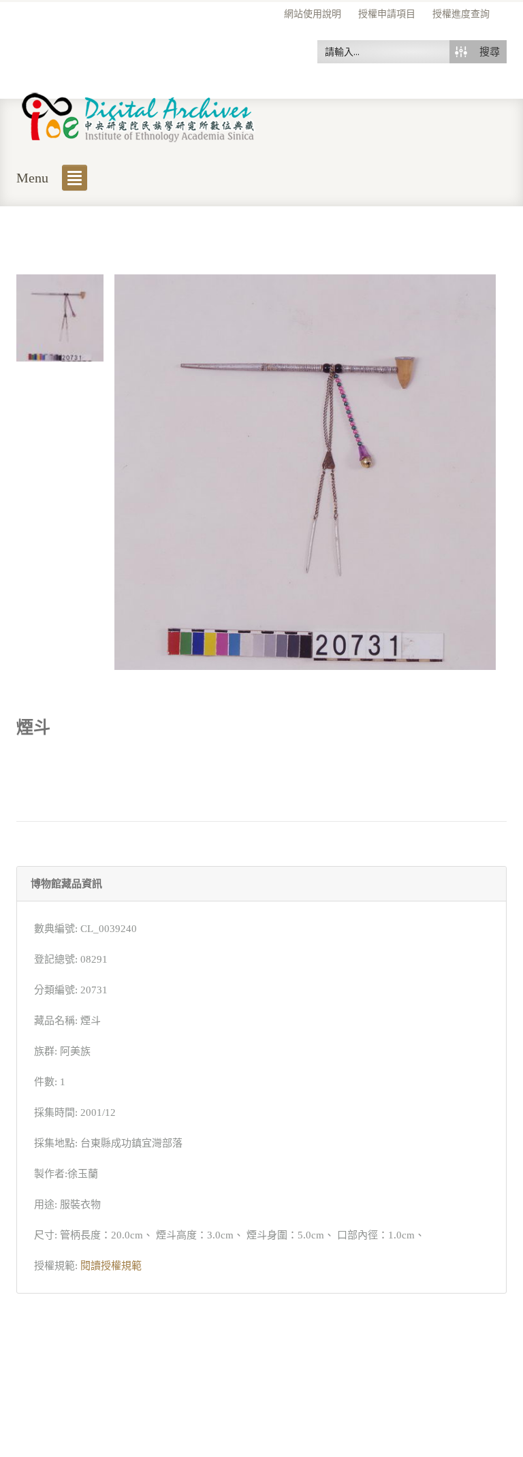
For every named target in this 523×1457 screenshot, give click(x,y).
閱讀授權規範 (111, 1265)
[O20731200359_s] (60, 316)
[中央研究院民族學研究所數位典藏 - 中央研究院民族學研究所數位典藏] (138, 114)
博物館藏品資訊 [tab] (66, 883)
